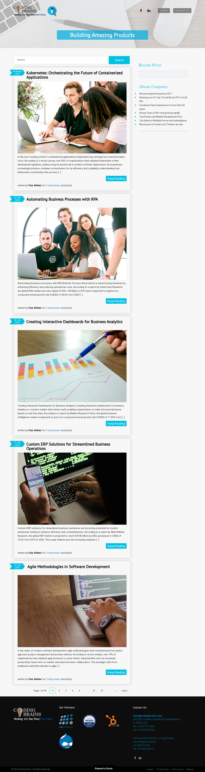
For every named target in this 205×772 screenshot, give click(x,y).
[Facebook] (141, 11)
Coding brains (53, 185)
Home (164, 10)
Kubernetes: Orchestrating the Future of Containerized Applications (74, 75)
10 (93, 690)
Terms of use (177, 769)
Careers (150, 769)
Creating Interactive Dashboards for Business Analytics (74, 321)
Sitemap (190, 769)
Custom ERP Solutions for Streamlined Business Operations (68, 446)
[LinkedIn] (149, 11)
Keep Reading (116, 178)
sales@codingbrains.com (147, 715)
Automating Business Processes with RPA (62, 199)
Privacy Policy (163, 769)
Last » (125, 690)
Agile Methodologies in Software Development (68, 566)
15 (101, 690)
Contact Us (182, 10)
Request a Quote (103, 768)
